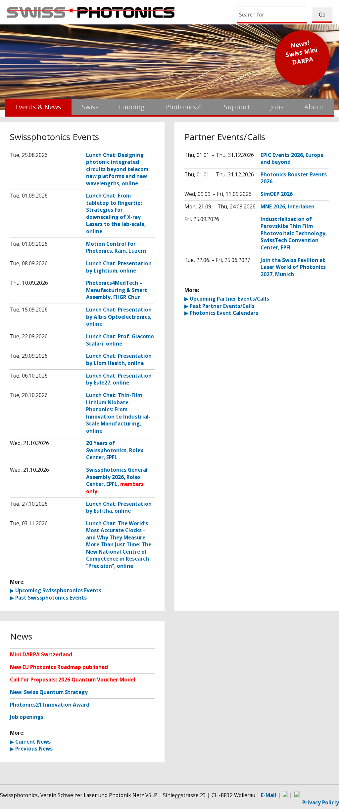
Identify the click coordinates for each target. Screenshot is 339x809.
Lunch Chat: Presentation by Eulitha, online (119, 507)
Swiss (90, 106)
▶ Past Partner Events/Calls (219, 306)
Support (237, 106)
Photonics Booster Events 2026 (294, 178)
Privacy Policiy (320, 802)
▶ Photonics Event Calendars (221, 313)
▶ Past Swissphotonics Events (48, 597)
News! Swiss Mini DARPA (301, 52)
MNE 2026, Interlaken (288, 206)
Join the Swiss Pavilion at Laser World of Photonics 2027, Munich (293, 267)
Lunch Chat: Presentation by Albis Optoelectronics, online (119, 316)
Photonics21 (184, 106)
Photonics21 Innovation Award (49, 704)
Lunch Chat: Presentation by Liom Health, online (119, 359)
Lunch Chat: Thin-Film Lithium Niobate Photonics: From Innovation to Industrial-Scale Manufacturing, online (118, 413)
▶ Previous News (31, 748)
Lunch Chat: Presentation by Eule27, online (119, 379)
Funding (132, 106)
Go (322, 14)
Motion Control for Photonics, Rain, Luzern (116, 247)
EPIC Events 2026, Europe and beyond (292, 159)
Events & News (38, 106)
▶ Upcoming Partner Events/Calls (226, 298)
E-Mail (268, 795)
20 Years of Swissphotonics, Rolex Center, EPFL (114, 450)
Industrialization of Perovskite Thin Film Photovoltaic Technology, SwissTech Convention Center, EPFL (294, 233)
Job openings (26, 717)
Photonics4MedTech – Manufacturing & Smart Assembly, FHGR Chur (116, 290)
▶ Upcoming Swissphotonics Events (55, 590)
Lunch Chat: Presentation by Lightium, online (119, 267)
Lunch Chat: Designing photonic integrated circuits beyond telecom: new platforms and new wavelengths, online (118, 169)
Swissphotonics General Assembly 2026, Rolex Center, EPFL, (117, 480)
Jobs (277, 106)
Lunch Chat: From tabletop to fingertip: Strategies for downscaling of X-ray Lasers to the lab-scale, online (116, 213)
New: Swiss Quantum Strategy (49, 692)
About (314, 106)
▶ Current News (30, 741)
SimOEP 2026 (277, 194)
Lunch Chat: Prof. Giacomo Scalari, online (120, 340)
